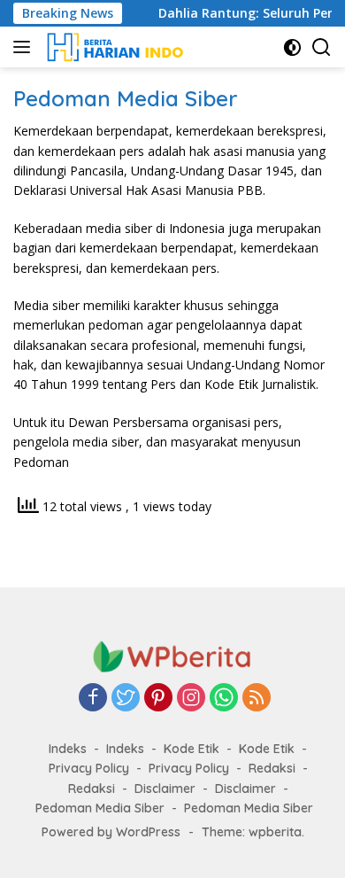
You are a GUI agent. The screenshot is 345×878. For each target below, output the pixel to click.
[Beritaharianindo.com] (113, 47)
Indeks (68, 749)
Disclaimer (165, 788)
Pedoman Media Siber (100, 808)
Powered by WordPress (111, 832)
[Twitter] (125, 698)
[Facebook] (93, 698)
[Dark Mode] (292, 47)
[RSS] (256, 698)
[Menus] (25, 47)
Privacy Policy (89, 768)
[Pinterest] (158, 698)
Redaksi (272, 768)
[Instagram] (191, 698)
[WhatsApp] (224, 698)
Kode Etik (191, 749)
